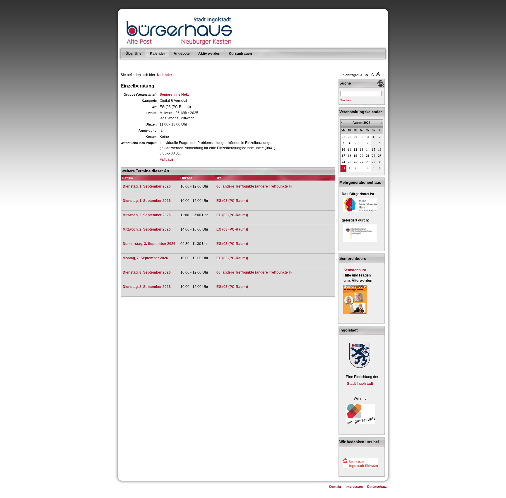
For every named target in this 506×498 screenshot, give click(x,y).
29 (355, 137)
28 (349, 137)
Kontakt (335, 486)
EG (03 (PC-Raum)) (232, 201)
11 (349, 149)
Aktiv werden (209, 53)
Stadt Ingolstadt (360, 384)
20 (361, 155)
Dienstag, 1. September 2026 (147, 186)
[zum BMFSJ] (360, 243)
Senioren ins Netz (174, 94)
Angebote (182, 53)
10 (343, 149)
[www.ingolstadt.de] (358, 369)
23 (380, 155)
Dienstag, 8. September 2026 (147, 272)
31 (368, 137)
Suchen (345, 100)
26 (355, 162)
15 (373, 149)
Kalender (157, 53)
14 (368, 149)
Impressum (354, 486)
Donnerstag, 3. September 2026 (149, 244)
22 (373, 155)
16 (380, 149)
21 (368, 155)
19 (355, 155)
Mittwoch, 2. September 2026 (147, 215)
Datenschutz (377, 486)
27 (343, 137)
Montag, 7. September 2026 (145, 258)
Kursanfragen (240, 53)
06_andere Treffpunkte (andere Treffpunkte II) (254, 186)
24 (343, 162)
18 (349, 155)
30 (361, 137)
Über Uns (133, 53)
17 (343, 155)
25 (349, 162)
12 (355, 149)
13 (361, 149)
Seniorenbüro (354, 270)
